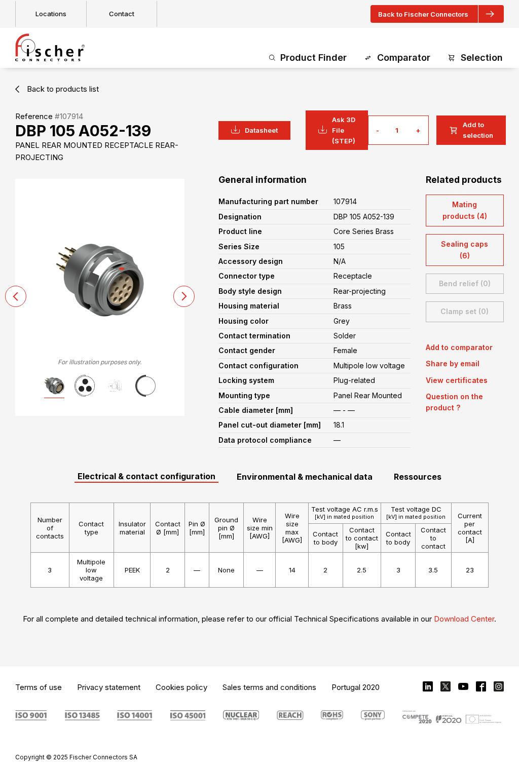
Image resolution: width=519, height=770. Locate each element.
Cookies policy (181, 687)
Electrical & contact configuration (146, 476)
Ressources (417, 477)
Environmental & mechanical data (305, 477)
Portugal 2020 (355, 687)
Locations (50, 14)
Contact (121, 14)
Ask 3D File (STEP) (343, 130)
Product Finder (313, 57)
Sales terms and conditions (269, 687)
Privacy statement (108, 687)
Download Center (464, 619)
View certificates (457, 380)
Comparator (403, 57)
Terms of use (38, 687)
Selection (482, 57)
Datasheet (261, 130)
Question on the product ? (454, 402)
